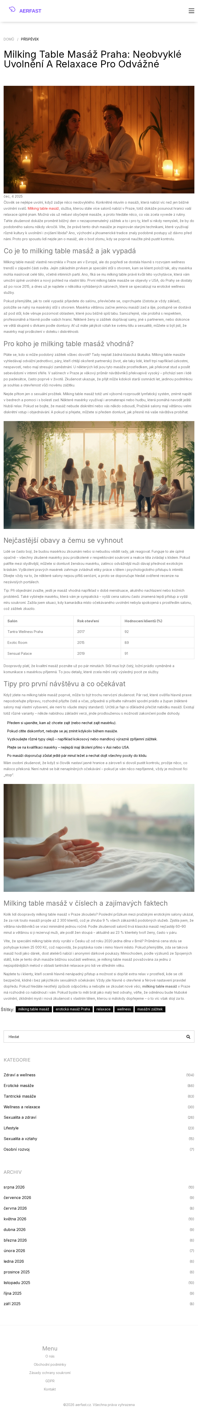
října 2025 (12, 1293)
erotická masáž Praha (73, 1009)
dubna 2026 (15, 1229)
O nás (50, 1356)
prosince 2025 (17, 1272)
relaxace (104, 1009)
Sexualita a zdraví (20, 1117)
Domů (9, 39)
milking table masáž (33, 1009)
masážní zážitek (150, 1009)
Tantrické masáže (20, 1096)
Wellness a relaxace (22, 1106)
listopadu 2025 (17, 1282)
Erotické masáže (19, 1085)
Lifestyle (11, 1128)
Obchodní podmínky (50, 1364)
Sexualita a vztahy (20, 1138)
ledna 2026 (14, 1261)
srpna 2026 (14, 1187)
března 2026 (15, 1240)
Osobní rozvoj (16, 1149)
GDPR (50, 1381)
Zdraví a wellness (19, 1074)
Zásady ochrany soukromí (50, 1373)
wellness (124, 1009)
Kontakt (50, 1389)
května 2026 (15, 1218)
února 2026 (14, 1250)
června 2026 (15, 1208)
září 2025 (12, 1303)
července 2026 (17, 1197)
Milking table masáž (43, 208)
